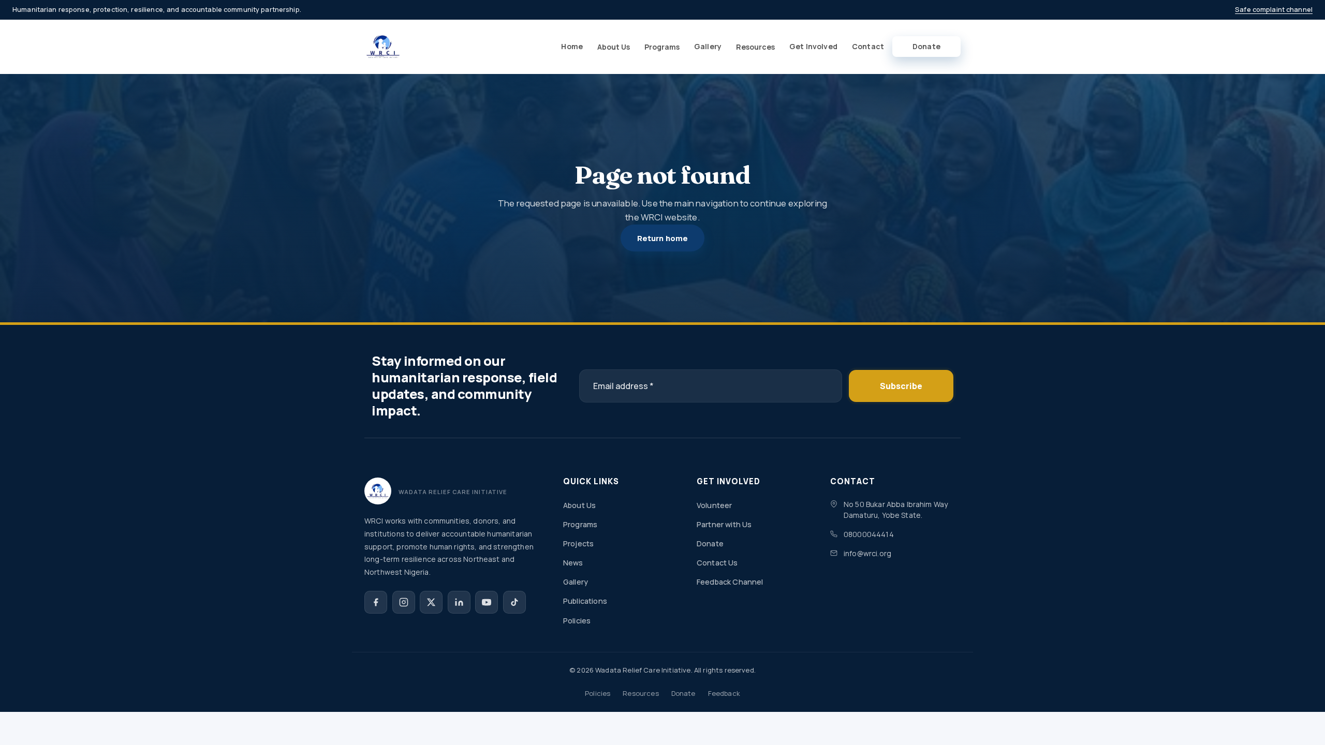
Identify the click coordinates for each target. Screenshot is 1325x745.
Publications (585, 601)
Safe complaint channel (1274, 9)
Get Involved (813, 46)
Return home (662, 238)
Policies (577, 620)
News (573, 563)
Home (572, 46)
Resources (755, 47)
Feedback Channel (730, 582)
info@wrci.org (867, 553)
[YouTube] (486, 602)
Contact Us (717, 563)
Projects (578, 543)
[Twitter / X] (431, 602)
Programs (662, 47)
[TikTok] (514, 602)
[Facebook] (375, 602)
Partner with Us (724, 524)
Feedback (724, 693)
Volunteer (714, 505)
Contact (868, 46)
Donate (926, 46)
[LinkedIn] (459, 602)
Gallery (708, 46)
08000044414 (869, 534)
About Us (613, 47)
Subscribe (901, 386)
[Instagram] (403, 602)
